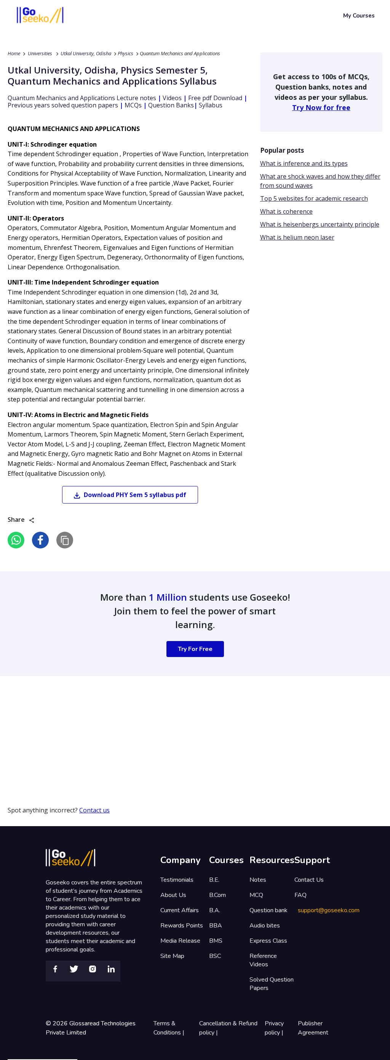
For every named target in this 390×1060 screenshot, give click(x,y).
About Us (173, 895)
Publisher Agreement (313, 1028)
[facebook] (40, 540)
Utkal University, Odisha (86, 53)
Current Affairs (179, 910)
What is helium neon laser (297, 237)
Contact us (94, 810)
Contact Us (309, 880)
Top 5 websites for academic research (314, 198)
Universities (40, 53)
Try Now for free (321, 107)
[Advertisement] (195, 729)
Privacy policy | (275, 1028)
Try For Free (195, 649)
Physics (125, 53)
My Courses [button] (359, 15)
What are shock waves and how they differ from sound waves (320, 181)
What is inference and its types (304, 163)
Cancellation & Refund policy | (228, 1028)
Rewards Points (181, 925)
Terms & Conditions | (169, 1028)
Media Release (180, 941)
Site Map (172, 956)
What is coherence (286, 211)
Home (14, 53)
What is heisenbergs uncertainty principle (319, 224)
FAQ (300, 895)
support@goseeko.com (329, 910)
